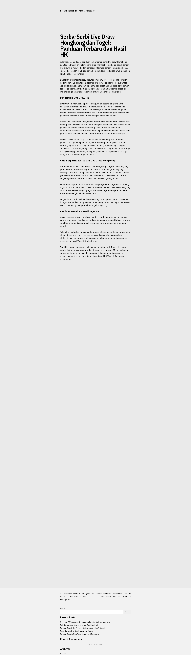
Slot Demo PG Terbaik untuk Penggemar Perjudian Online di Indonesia (85, 622)
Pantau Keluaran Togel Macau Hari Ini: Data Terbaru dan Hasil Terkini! (113, 595)
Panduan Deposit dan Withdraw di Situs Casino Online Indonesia (82, 628)
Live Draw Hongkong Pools (105, 178)
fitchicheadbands (68, 11)
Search (62, 609)
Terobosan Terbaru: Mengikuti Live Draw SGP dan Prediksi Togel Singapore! (77, 596)
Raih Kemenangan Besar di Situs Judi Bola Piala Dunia (79, 625)
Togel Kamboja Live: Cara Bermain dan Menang (76, 631)
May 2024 (63, 654)
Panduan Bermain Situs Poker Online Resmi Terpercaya (79, 634)
